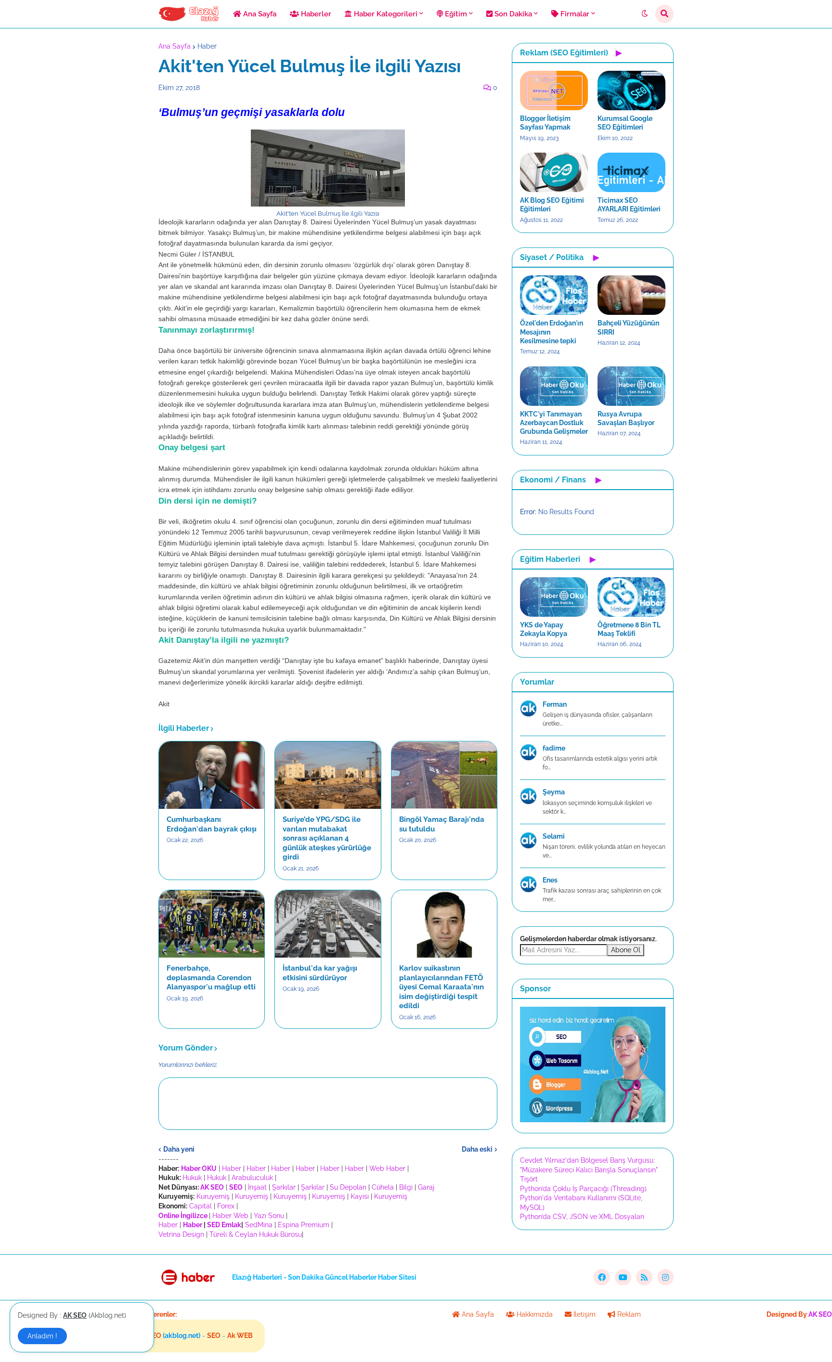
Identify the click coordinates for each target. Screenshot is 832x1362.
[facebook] (602, 1277)
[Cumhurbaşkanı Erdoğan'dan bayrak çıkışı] (211, 775)
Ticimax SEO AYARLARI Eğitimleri (629, 204)
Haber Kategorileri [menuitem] (384, 14)
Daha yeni (179, 1149)
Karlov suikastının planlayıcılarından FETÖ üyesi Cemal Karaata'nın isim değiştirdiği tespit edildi (441, 987)
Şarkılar (284, 1187)
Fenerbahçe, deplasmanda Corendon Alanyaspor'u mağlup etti (211, 977)
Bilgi (406, 1187)
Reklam (628, 1314)
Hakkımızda (534, 1314)
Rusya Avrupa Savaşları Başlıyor (626, 418)
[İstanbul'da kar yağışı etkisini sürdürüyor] (327, 924)
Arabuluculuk (252, 1177)
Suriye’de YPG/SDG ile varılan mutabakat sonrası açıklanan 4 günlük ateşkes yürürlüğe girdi (327, 838)
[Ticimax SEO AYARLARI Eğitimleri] (631, 172)
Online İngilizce (183, 1215)
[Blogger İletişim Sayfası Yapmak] (554, 90)
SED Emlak (224, 1225)
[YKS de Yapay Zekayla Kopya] (554, 597)
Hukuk (192, 1177)
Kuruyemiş (213, 1196)
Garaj (426, 1187)
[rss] (644, 1277)
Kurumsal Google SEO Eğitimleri (625, 123)
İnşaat (257, 1187)
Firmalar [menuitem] (574, 14)
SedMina (259, 1225)
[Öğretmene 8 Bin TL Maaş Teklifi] (631, 597)
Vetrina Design (181, 1234)
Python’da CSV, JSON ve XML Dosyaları (582, 1216)
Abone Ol (625, 950)
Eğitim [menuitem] (455, 14)
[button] (644, 14)
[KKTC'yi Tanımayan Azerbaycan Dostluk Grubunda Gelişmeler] (554, 386)
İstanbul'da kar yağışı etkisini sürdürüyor (320, 973)
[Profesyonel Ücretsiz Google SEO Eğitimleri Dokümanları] (592, 1120)
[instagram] (665, 1277)
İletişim (584, 1314)
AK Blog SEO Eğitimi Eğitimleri (552, 204)
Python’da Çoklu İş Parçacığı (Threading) (583, 1189)
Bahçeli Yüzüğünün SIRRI (628, 327)
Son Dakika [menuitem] (512, 14)
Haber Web (230, 1215)
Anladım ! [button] (42, 1336)
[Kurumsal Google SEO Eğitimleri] (631, 90)
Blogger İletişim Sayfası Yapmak (545, 123)
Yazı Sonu (269, 1215)
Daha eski (477, 1149)
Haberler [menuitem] (315, 14)
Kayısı (360, 1196)
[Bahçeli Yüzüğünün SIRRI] (631, 295)
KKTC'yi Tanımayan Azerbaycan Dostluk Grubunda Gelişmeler (554, 422)
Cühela (383, 1187)
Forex (225, 1206)
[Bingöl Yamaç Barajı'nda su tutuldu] (444, 775)
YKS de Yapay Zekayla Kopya (543, 629)
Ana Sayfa (174, 46)
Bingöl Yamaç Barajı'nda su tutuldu (441, 824)
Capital (200, 1206)
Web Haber (387, 1168)
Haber (207, 46)
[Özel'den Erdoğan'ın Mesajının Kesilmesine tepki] (554, 295)
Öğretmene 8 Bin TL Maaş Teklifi (629, 629)
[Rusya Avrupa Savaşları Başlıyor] (631, 386)
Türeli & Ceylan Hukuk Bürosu (255, 1234)
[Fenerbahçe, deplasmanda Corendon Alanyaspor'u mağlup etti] (211, 924)
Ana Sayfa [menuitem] (258, 14)
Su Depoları (348, 1187)
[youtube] (623, 1277)
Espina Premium (303, 1225)
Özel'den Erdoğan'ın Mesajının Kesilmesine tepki (551, 331)
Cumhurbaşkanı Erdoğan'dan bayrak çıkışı (212, 824)
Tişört (529, 1179)
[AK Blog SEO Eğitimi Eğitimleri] (554, 172)
